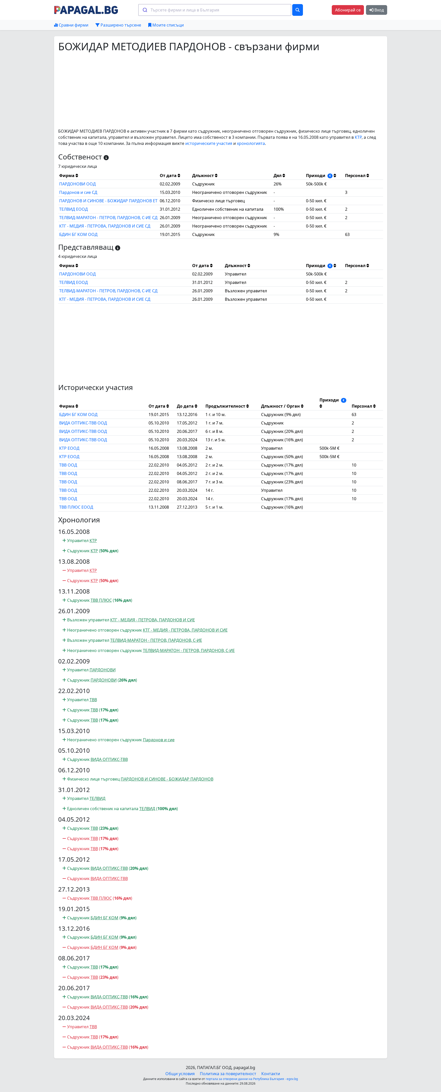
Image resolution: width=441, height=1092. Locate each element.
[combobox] (214, 10)
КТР (358, 137)
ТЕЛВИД (97, 798)
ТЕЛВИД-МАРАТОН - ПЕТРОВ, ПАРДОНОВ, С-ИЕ (156, 640)
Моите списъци (167, 25)
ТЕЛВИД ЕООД (73, 209)
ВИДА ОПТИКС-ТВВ (109, 759)
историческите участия (208, 143)
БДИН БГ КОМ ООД (78, 234)
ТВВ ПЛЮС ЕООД (76, 507)
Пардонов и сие (159, 740)
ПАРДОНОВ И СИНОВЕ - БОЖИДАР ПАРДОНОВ (167, 779)
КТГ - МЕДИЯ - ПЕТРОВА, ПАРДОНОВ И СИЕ (152, 620)
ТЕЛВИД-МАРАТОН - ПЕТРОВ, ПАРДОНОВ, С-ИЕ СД (108, 217)
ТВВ (93, 699)
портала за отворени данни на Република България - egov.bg (252, 1079)
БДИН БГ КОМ (104, 918)
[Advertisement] (211, 90)
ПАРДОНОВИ (103, 670)
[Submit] (145, 10)
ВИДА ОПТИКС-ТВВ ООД (83, 423)
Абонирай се (348, 10)
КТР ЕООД (69, 448)
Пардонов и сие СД (78, 192)
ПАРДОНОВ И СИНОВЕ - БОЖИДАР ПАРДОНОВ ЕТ (108, 201)
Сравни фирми (73, 25)
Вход (378, 10)
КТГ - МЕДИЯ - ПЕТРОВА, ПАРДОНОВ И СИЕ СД (104, 226)
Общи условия (180, 1073)
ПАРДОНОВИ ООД (77, 184)
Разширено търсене (120, 25)
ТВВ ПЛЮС (101, 600)
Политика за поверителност (228, 1073)
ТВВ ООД (68, 465)
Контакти (270, 1073)
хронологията (251, 143)
